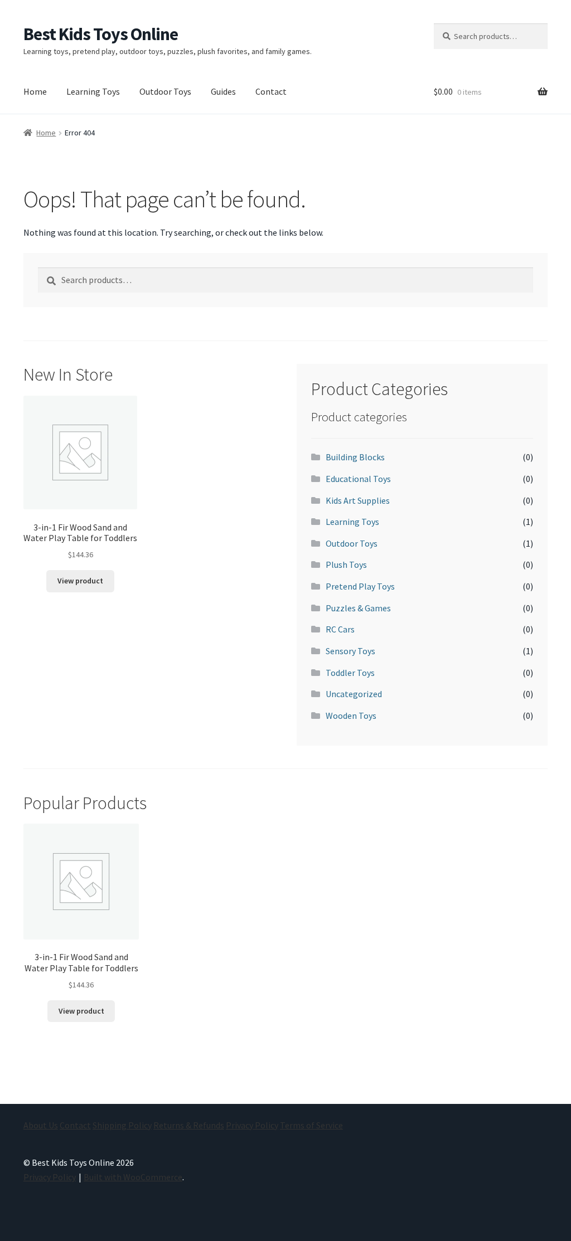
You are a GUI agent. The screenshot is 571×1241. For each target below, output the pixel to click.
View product (80, 581)
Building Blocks (355, 457)
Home (35, 91)
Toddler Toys (350, 672)
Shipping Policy (122, 1125)
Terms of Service (311, 1125)
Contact (271, 91)
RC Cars (340, 629)
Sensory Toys (350, 650)
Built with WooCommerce (133, 1176)
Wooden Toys (351, 715)
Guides (223, 91)
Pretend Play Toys (360, 586)
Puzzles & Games (358, 608)
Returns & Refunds (188, 1125)
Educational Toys (358, 478)
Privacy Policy (252, 1125)
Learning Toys (93, 91)
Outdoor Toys (165, 91)
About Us (40, 1125)
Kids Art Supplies (358, 500)
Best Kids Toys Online (100, 34)
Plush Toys (346, 564)
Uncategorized (354, 693)
